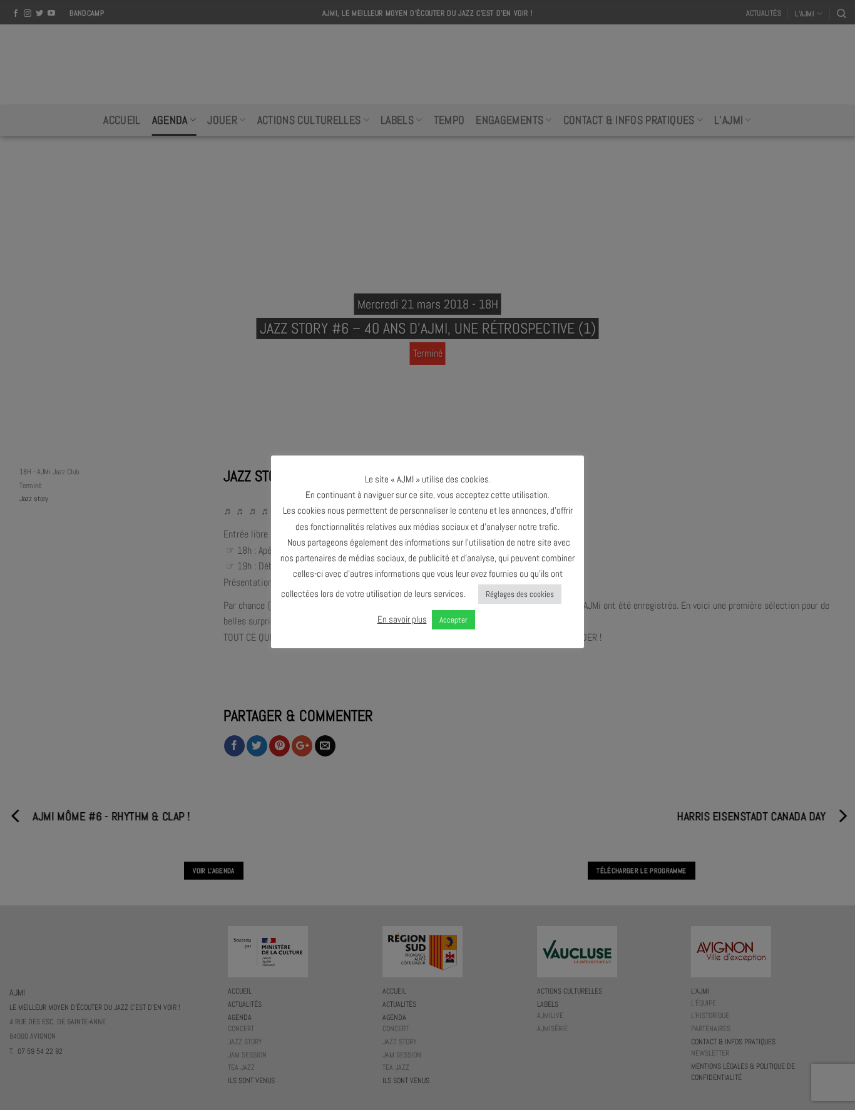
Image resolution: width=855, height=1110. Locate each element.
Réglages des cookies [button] (520, 594)
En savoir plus (402, 619)
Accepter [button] (453, 619)
